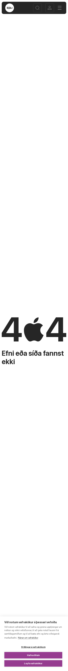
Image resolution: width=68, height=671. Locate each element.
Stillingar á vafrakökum (33, 647)
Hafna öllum (33, 655)
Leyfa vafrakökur (33, 663)
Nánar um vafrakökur (28, 637)
